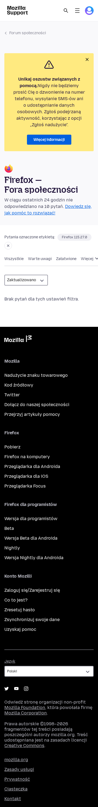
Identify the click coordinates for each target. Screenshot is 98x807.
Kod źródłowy (18, 385)
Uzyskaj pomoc (20, 629)
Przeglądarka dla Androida (32, 466)
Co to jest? (15, 600)
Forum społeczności (27, 33)
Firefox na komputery (27, 456)
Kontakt (12, 798)
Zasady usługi (19, 769)
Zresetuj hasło (19, 609)
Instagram (26, 688)
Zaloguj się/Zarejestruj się (32, 590)
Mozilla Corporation (25, 713)
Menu (77, 10)
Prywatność (17, 779)
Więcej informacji (49, 139)
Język (9, 661)
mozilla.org (16, 759)
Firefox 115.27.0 (74, 237)
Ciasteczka (15, 789)
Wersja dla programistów (30, 518)
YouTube (16, 688)
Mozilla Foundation (24, 707)
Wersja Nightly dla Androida (33, 557)
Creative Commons (24, 745)
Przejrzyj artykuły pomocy (32, 414)
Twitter (12, 394)
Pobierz (12, 447)
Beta (9, 528)
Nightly (12, 547)
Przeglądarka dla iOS (26, 476)
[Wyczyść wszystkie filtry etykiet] (8, 245)
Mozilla (18, 340)
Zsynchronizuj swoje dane (32, 619)
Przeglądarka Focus (25, 486)
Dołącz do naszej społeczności (36, 404)
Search (66, 10)
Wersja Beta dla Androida (30, 538)
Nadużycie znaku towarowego (36, 375)
